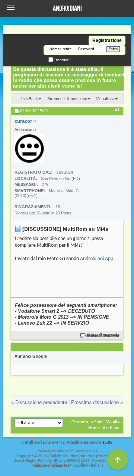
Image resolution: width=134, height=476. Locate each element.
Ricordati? (62, 60)
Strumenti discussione (67, 98)
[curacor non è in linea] (29, 148)
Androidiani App (96, 259)
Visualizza (105, 98)
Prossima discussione (95, 402)
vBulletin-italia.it (88, 466)
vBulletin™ (66, 451)
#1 (117, 110)
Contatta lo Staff (87, 422)
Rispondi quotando (103, 336)
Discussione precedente (41, 402)
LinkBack (29, 98)
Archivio (111, 428)
